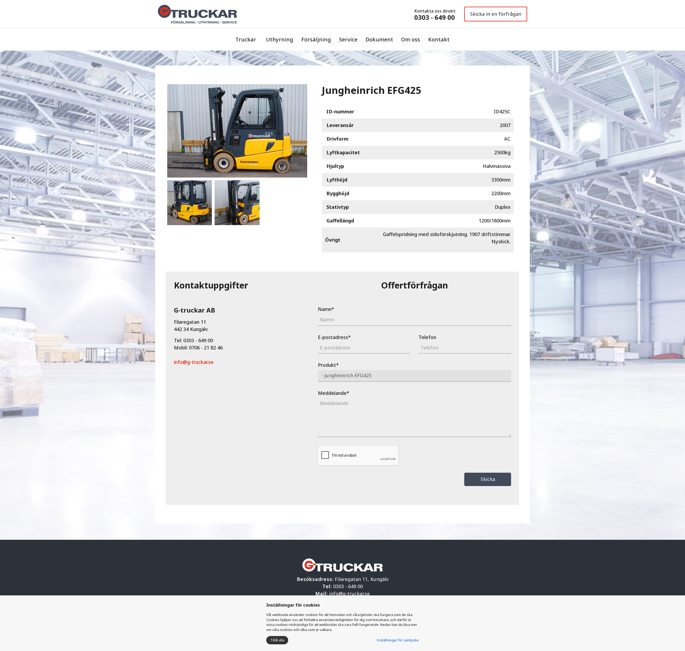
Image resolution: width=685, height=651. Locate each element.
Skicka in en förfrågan (495, 14)
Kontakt (439, 39)
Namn (326, 309)
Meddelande (333, 393)
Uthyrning (279, 39)
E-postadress (334, 337)
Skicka (488, 479)
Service (348, 39)
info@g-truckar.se (194, 362)
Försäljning (316, 39)
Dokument (379, 39)
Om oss (410, 39)
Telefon (427, 337)
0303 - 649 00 (434, 17)
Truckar (245, 39)
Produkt (328, 365)
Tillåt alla (277, 640)
